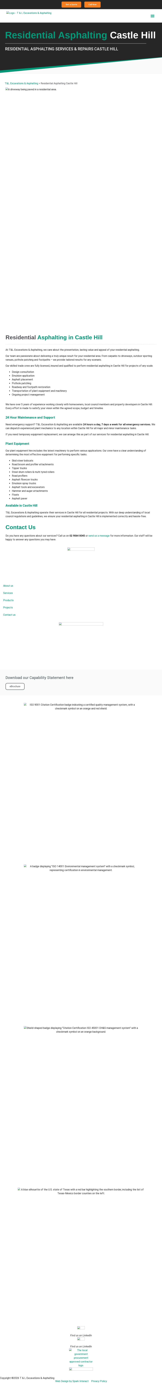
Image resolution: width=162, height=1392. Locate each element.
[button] (153, 16)
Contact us (9, 614)
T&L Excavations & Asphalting (21, 83)
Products (8, 600)
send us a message (99, 535)
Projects (8, 607)
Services (8, 593)
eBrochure (15, 686)
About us (8, 585)
